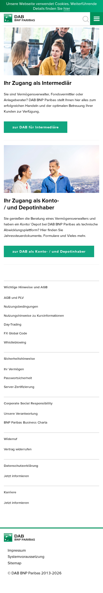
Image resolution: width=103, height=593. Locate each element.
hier (66, 8)
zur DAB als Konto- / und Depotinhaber (49, 251)
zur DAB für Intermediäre (35, 127)
